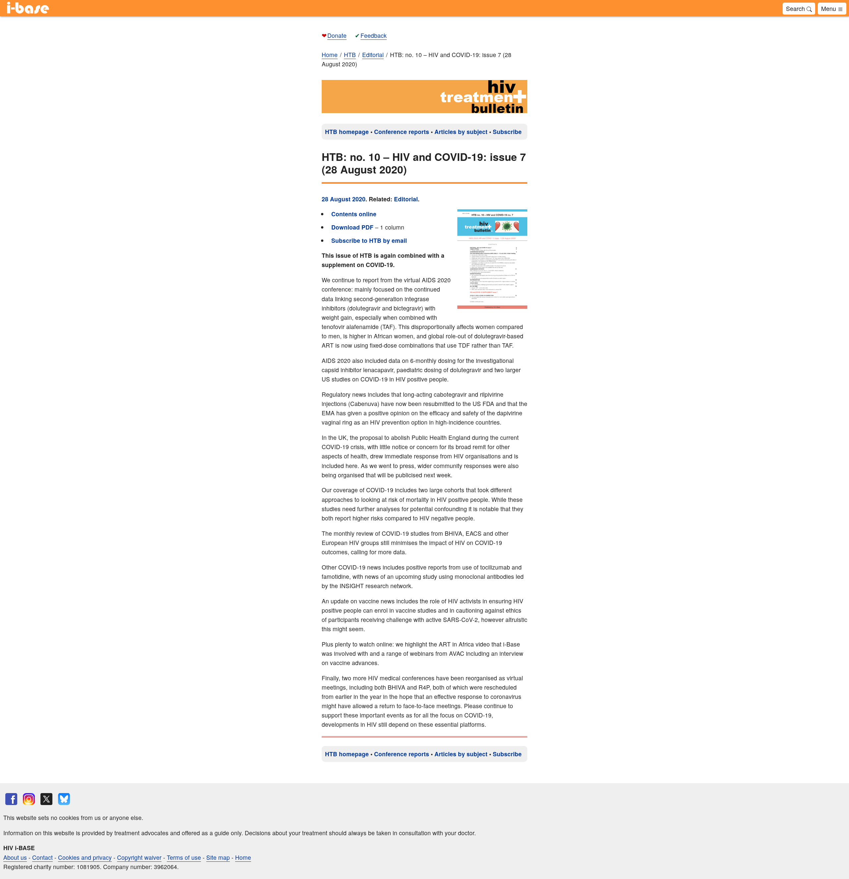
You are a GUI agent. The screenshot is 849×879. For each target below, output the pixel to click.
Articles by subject (461, 131)
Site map (218, 857)
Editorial (406, 199)
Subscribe (507, 131)
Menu (829, 8)
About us (15, 857)
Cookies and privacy (85, 857)
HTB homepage (347, 131)
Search (796, 8)
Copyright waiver (139, 857)
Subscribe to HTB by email (369, 240)
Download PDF (352, 227)
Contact (42, 857)
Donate (337, 35)
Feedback (373, 35)
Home (330, 54)
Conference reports (401, 131)
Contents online (353, 214)
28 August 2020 (343, 199)
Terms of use (184, 857)
